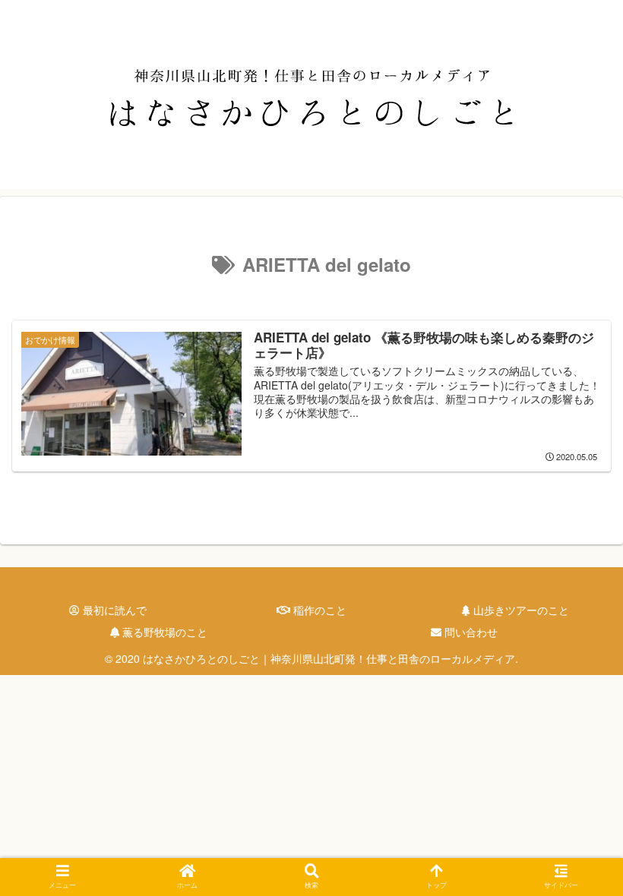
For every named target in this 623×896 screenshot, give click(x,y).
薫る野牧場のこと (163, 631)
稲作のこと (318, 609)
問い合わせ (469, 631)
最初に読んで (113, 609)
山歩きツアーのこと (519, 609)
